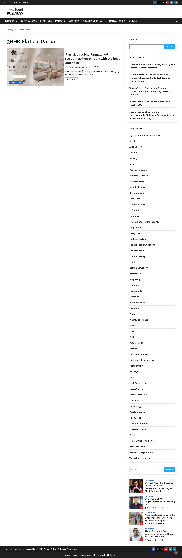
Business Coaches (138, 176)
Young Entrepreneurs (140, 458)
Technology (135, 406)
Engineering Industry (139, 239)
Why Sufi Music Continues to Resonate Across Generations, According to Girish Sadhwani (149, 91)
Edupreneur (135, 227)
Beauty (133, 164)
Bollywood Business (139, 170)
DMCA (39, 549)
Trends (133, 435)
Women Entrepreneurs (141, 452)
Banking (133, 158)
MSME (132, 331)
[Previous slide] (170, 481)
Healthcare (135, 274)
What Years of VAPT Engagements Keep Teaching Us (136, 502)
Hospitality (134, 279)
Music (132, 337)
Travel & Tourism (138, 429)
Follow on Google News (68, 549)
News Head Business (76, 67)
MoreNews (99, 555)
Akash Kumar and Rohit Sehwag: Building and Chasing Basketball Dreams (136, 534)
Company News (28, 21)
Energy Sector (136, 233)
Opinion (133, 349)
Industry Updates (92, 21)
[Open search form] (177, 21)
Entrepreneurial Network (142, 245)
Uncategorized (137, 447)
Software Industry (138, 395)
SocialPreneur (136, 389)
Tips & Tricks (135, 418)
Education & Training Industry (144, 222)
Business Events (137, 181)
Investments (135, 291)
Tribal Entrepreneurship (141, 441)
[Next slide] (173, 481)
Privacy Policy (50, 549)
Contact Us (30, 549)
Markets (60, 21)
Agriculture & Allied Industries (144, 135)
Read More (72, 80)
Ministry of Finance (138, 320)
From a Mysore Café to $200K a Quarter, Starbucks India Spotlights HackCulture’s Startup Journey (149, 78)
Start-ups (46, 21)
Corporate (10, 21)
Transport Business (139, 423)
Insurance (134, 285)
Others (133, 21)
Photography (136, 366)
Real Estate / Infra (15, 82)
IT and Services (137, 302)
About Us (9, 549)
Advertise (19, 549)
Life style (134, 308)
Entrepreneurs (136, 251)
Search (133, 39)
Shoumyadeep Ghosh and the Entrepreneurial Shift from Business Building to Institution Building (152, 115)
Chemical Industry (138, 187)
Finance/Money (116, 21)
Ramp (132, 377)
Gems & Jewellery (138, 268)
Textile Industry (137, 412)
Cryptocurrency (137, 204)
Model (132, 325)
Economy (74, 21)
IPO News (134, 297)
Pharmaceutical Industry (141, 360)
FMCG (132, 262)
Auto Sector (135, 147)
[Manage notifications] (176, 553)
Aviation (133, 152)
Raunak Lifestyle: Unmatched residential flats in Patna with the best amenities (35, 67)
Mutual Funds (136, 343)
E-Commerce (136, 210)
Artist (132, 141)
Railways (133, 372)
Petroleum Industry (139, 354)
